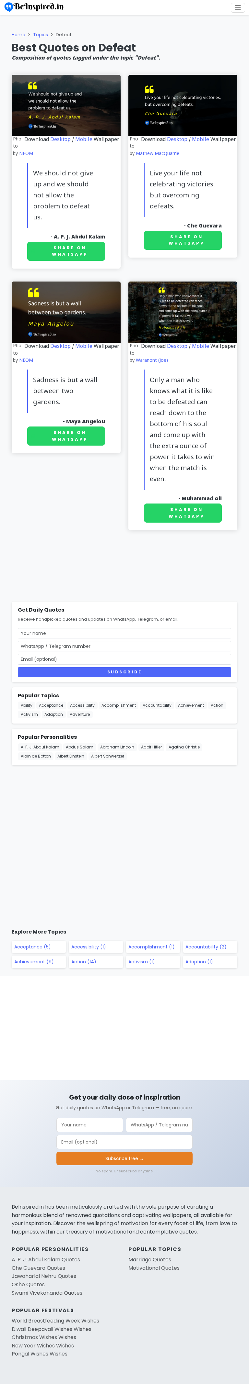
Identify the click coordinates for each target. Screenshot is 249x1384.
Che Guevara (204, 226)
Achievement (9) (34, 961)
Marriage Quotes (149, 1259)
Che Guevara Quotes (38, 1268)
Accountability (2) (206, 947)
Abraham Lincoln (117, 747)
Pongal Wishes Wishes (39, 1353)
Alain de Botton (36, 756)
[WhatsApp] (241, 82)
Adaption (53, 714)
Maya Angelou (85, 422)
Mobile (83, 140)
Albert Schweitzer (107, 756)
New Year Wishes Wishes (43, 1345)
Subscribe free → (124, 1158)
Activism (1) (141, 961)
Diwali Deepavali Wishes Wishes (51, 1329)
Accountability (157, 705)
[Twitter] (241, 66)
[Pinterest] (241, 97)
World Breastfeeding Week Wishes (55, 1320)
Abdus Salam (79, 747)
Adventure (80, 714)
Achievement (191, 705)
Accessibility (82, 705)
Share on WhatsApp (70, 251)
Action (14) (83, 961)
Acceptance (51, 705)
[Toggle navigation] (238, 8)
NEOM (26, 154)
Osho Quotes (28, 1284)
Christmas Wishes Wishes (44, 1337)
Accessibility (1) (88, 947)
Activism (29, 714)
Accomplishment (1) (151, 947)
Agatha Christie (184, 747)
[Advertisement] (124, 567)
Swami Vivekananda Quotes (47, 1293)
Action (217, 705)
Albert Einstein (70, 756)
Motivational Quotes (154, 1268)
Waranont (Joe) (152, 360)
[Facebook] (241, 51)
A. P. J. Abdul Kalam (79, 237)
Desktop (60, 140)
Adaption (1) (199, 961)
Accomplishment (118, 705)
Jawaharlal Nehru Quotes (44, 1276)
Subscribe (124, 672)
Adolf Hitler (151, 747)
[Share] (241, 113)
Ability (26, 705)
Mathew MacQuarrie (157, 154)
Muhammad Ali (202, 499)
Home (18, 34)
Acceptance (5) (32, 947)
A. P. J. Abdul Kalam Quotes (46, 1259)
